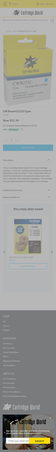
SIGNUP (39, 441)
